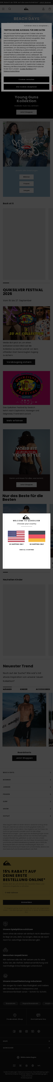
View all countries (26, 550)
